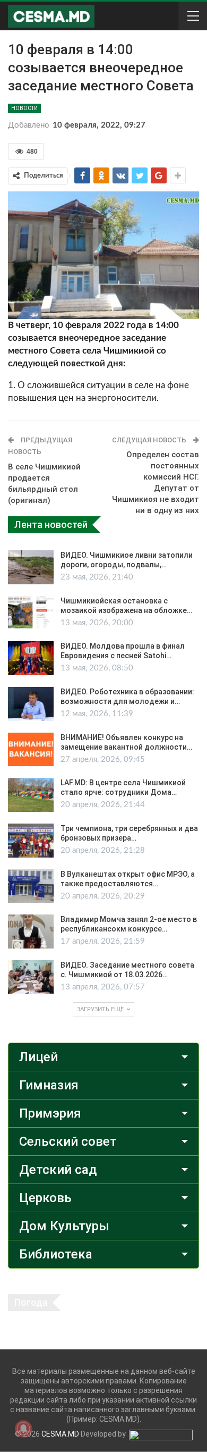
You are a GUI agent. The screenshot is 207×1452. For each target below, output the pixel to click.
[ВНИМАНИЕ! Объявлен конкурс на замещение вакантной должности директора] (31, 750)
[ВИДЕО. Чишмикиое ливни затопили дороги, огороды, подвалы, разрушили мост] (31, 567)
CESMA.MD (60, 1434)
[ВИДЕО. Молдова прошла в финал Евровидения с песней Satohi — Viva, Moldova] (31, 658)
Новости (24, 108)
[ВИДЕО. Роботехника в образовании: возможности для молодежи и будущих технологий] (31, 704)
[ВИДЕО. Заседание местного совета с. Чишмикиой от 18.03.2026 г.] (31, 977)
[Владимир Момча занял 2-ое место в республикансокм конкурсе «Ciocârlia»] (31, 931)
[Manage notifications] (23, 1428)
